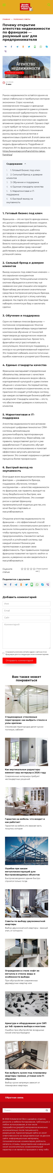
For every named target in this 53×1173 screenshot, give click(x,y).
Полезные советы (14, 73)
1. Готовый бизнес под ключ (25, 170)
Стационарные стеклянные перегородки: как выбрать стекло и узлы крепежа (26, 720)
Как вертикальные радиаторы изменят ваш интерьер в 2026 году (25, 771)
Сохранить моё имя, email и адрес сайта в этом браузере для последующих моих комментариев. (27, 653)
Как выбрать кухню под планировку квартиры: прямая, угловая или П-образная (26, 1076)
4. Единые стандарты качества (26, 186)
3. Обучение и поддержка (24, 182)
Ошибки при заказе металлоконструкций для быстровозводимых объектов (22, 871)
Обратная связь (14, 1097)
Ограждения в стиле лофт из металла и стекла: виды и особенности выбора (22, 973)
